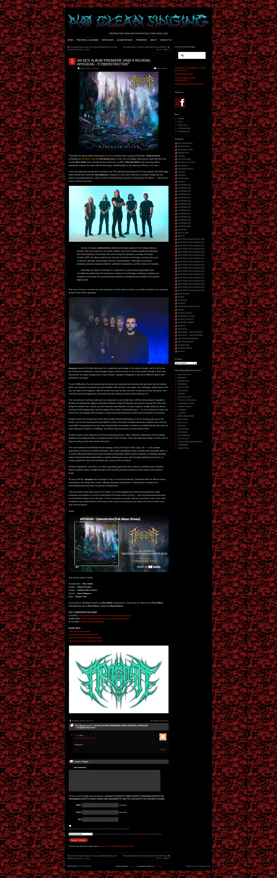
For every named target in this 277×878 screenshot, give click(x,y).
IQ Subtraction (183, 178)
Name (78, 805)
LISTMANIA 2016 (184, 198)
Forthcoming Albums (186, 169)
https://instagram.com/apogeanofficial (86, 641)
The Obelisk (182, 432)
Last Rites (182, 413)
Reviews (181, 310)
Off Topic (181, 297)
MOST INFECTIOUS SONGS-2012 (191, 249)
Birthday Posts (183, 153)
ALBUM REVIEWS (125, 40)
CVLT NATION (183, 387)
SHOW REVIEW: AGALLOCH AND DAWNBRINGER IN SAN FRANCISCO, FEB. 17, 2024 (92, 48)
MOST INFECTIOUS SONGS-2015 (191, 258)
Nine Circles (183, 423)
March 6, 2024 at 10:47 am (85, 738)
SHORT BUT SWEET (186, 322)
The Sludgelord (184, 435)
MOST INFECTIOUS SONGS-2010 (191, 242)
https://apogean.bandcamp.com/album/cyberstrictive (106, 618)
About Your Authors (185, 143)
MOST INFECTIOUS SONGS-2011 (191, 246)
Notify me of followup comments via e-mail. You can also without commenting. (127, 834)
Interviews (182, 175)
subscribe (141, 834)
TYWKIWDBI (183, 445)
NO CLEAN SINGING (84, 866)
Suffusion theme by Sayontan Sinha (198, 866)
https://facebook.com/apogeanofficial (85, 637)
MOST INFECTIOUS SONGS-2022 (191, 281)
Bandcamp (182, 378)
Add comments (162, 68)
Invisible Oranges (185, 407)
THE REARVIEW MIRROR (188, 339)
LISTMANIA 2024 (184, 223)
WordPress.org (184, 131)
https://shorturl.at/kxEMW (92, 622)
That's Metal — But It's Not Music (190, 332)
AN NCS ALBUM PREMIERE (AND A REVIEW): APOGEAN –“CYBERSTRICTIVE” (114, 62)
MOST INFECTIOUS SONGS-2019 (191, 271)
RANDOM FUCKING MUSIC (189, 306)
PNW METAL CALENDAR (87, 40)
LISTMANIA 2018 (184, 204)
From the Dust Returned (187, 400)
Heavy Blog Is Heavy (186, 403)
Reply (163, 750)
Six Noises (182, 426)
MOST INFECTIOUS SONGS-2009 (191, 239)
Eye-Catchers (183, 166)
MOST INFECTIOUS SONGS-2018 (191, 268)
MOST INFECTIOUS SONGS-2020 (191, 274)
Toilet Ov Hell (183, 439)
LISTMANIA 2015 (184, 194)
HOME (70, 40)
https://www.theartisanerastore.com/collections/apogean (105, 615)
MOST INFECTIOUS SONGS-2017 (191, 265)
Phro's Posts (182, 300)
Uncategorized (183, 345)
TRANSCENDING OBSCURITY (190, 442)
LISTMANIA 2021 (184, 214)
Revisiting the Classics (186, 316)
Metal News (182, 230)
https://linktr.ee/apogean (80, 631)
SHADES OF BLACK (186, 319)
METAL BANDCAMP (186, 416)
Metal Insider (183, 419)
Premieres (95, 68)
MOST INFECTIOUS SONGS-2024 (191, 287)
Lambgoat (182, 410)
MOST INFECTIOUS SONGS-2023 (191, 284)
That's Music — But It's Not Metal (190, 335)
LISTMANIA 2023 (184, 220)
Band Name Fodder (185, 150)
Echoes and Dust (184, 397)
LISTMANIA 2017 (184, 201)
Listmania (181, 182)
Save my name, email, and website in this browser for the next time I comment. (99, 829)
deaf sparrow (183, 391)
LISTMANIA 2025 (184, 226)
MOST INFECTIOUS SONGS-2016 (191, 262)
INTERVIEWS (108, 40)
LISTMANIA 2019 (184, 207)
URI (79, 819)
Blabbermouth (183, 381)
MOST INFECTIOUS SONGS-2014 (191, 255)
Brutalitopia (182, 384)
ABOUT (153, 40)
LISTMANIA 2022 (184, 217)
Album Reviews (86, 68)
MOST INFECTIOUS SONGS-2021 (191, 278)
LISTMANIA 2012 (184, 185)
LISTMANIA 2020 (184, 210)
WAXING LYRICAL (185, 348)
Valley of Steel (183, 448)
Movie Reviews (184, 294)
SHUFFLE (182, 326)
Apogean (165, 721)
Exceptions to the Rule (186, 162)
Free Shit (181, 172)
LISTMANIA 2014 (184, 191)
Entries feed (182, 125)
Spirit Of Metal (183, 429)
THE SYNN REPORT (186, 342)
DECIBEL (181, 394)
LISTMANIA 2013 (184, 188)
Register (181, 119)
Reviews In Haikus (185, 313)
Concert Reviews (184, 159)
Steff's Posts (182, 329)
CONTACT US (166, 40)
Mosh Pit (181, 236)
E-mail (78, 812)
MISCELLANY (183, 233)
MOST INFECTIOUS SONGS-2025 (191, 290)
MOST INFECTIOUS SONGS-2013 (191, 252)
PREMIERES (141, 40)
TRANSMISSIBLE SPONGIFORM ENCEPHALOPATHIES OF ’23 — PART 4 (146, 48)
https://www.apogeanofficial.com (83, 634)
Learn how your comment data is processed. (116, 846)
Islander (82, 721)
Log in (180, 122)
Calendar (181, 156)
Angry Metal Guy (184, 375)
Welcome (181, 351)
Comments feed (184, 128)
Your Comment (80, 767)
